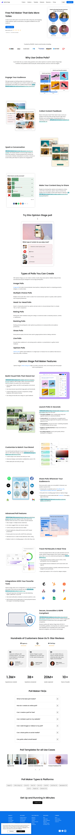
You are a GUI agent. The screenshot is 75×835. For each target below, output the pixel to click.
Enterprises (34, 824)
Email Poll (46, 785)
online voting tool (25, 365)
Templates (36, 2)
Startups (33, 823)
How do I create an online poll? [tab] (27, 705)
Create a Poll (10, 27)
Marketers (33, 817)
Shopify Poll (35, 788)
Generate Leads (23, 818)
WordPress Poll (54, 785)
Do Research (22, 821)
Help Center (45, 818)
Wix (63, 489)
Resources (48, 2)
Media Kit (45, 821)
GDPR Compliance (46, 820)
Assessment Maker (11, 823)
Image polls (16, 287)
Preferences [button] (20, 828)
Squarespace (43, 490)
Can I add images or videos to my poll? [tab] (30, 726)
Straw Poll (26, 785)
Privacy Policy (57, 818)
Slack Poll (33, 785)
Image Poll (9, 785)
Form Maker (10, 821)
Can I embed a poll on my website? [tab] (28, 719)
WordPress (59, 489)
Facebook (60, 495)
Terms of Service (58, 820)
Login (63, 2)
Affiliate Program (46, 823)
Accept (21, 831)
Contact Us (57, 821)
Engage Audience (23, 817)
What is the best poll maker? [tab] (26, 699)
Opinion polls (16, 351)
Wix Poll (29, 788)
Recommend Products (24, 823)
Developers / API (46, 824)
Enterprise (42, 2)
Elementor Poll (43, 788)
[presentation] (35, 770)
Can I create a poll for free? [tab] (26, 712)
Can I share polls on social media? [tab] (28, 732)
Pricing (54, 2)
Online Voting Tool (18, 785)
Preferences (12, 831)
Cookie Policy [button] (24, 827)
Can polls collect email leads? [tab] (27, 739)
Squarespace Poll (63, 785)
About (56, 817)
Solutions (29, 2)
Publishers (33, 818)
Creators (33, 820)
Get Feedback (22, 820)
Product (23, 2)
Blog (44, 817)
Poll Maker (10, 818)
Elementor (54, 490)
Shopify (49, 490)
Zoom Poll (39, 785)
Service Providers (35, 821)
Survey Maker (11, 820)
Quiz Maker (10, 817)
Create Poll (70, 2)
